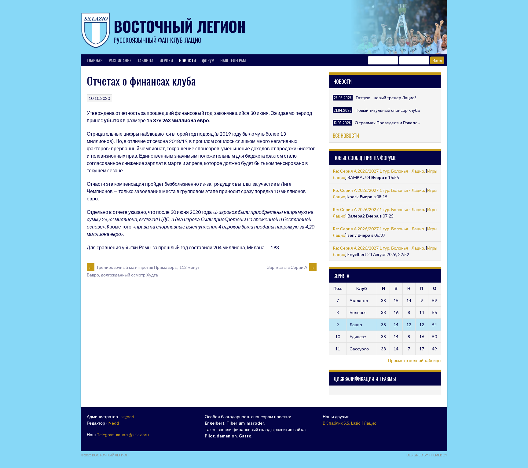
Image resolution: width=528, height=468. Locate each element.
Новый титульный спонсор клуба (387, 110)
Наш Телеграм (233, 60)
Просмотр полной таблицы (414, 360)
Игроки (166, 60)
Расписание (120, 60)
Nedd (113, 423)
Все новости (346, 135)
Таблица (145, 60)
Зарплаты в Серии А (291, 267)
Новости (187, 60)
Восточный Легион (180, 26)
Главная (95, 60)
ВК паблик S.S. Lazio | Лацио (349, 423)
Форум (208, 60)
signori (127, 416)
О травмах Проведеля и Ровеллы (387, 122)
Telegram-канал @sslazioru (123, 434)
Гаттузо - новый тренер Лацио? (386, 97)
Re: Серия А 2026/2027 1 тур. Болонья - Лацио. (379, 171)
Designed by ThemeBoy (426, 455)
